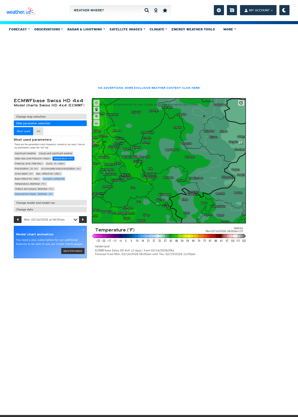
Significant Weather (25, 153)
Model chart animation (35, 234)
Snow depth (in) (24, 173)
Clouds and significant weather (55, 153)
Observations (47, 29)
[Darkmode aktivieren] (284, 10)
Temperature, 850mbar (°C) (30, 183)
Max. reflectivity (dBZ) (48, 173)
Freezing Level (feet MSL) (29, 163)
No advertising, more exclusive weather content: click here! (149, 88)
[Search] (146, 10)
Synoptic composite (53, 178)
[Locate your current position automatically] (155, 10)
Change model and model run (35, 202)
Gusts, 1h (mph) (55, 163)
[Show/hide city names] (96, 123)
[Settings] (219, 10)
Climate (157, 29)
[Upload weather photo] (232, 10)
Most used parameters (32, 140)
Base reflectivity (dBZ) (27, 178)
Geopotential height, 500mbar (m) (34, 193)
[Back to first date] (96, 103)
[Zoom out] (96, 116)
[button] (241, 103)
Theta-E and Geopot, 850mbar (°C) (34, 188)
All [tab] (38, 131)
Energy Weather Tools (193, 29)
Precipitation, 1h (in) (26, 168)
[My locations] (165, 10)
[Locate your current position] (96, 110)
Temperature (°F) (63, 158)
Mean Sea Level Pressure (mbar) (33, 158)
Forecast (18, 29)
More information (72, 250)
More (228, 29)
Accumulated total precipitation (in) (61, 168)
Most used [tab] (23, 131)
